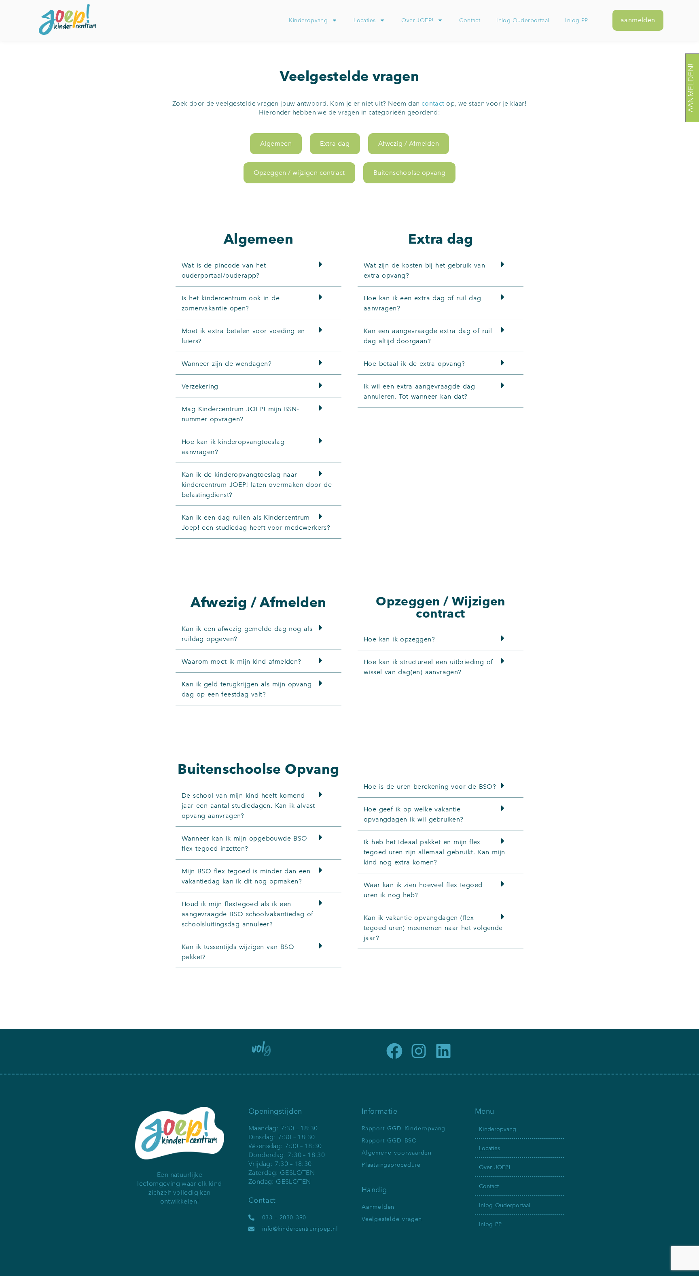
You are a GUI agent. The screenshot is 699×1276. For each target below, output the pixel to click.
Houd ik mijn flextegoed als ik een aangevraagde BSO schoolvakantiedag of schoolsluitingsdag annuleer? (247, 914)
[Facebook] (394, 1051)
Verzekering (200, 386)
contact (433, 103)
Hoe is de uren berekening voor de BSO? (430, 786)
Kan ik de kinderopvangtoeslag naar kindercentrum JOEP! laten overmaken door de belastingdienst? (257, 485)
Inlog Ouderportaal (522, 20)
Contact (469, 20)
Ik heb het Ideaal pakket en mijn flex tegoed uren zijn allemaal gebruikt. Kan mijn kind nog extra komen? (434, 852)
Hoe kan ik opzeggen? (399, 639)
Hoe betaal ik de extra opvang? (414, 363)
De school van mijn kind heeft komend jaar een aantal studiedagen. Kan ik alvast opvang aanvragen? (248, 806)
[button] (258, 270)
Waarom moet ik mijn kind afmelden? (241, 661)
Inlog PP (576, 20)
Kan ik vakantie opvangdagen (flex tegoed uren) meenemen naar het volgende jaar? (433, 928)
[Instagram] (419, 1051)
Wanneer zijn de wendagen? (226, 363)
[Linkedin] (443, 1051)
